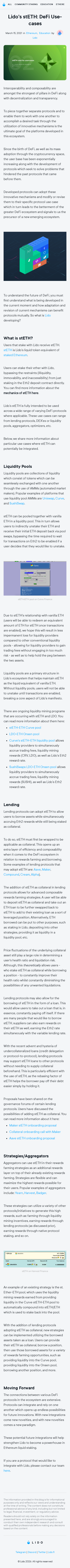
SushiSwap (17, 503)
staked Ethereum (15, 355)
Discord (32, 1552)
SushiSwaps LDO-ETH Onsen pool (32, 767)
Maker (46, 869)
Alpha (35, 874)
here (7, 1471)
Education (47, 4)
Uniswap (48, 498)
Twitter (42, 1552)
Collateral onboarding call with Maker (35, 1132)
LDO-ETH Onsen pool (24, 734)
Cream (25, 874)
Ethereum (62, 4)
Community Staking (26, 4)
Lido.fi (51, 1552)
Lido (35, 37)
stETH (8, 350)
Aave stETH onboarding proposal (32, 1138)
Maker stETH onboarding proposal (33, 1125)
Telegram (21, 1552)
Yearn (19, 1193)
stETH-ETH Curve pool (25, 728)
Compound (11, 874)
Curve (59, 498)
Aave (37, 869)
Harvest (29, 1193)
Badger (41, 1193)
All (10, 4)
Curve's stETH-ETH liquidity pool (32, 740)
